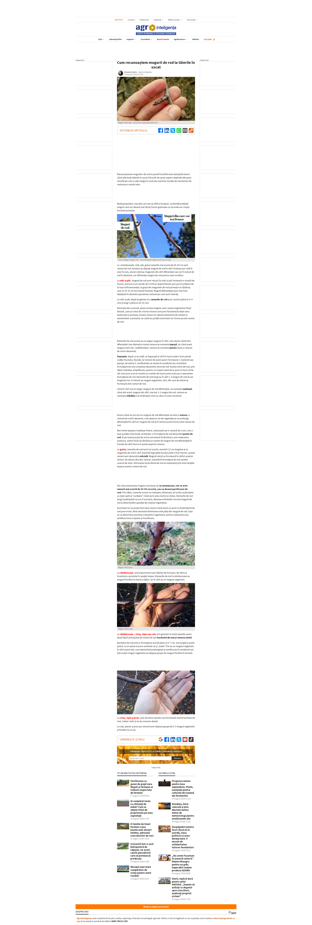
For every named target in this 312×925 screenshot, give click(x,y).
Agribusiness (179, 39)
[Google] (160, 739)
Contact (131, 20)
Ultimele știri (166, 773)
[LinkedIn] (166, 130)
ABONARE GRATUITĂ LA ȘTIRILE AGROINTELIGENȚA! (156, 751)
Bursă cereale (163, 39)
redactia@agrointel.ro (224, 918)
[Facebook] (160, 130)
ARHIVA (195, 39)
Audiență (157, 20)
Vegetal (130, 39)
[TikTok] (191, 739)
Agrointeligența (84, 918)
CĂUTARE (208, 39)
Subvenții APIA (115, 39)
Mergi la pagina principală (156, 906)
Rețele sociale (174, 20)
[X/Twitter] (178, 739)
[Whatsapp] (178, 130)
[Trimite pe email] (185, 130)
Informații (191, 20)
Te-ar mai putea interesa (132, 773)
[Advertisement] (156, 8)
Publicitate (144, 20)
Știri (100, 39)
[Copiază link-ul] (191, 130)
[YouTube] (185, 739)
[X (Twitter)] (172, 130)
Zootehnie (145, 39)
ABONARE (119, 20)
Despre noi (82, 911)
